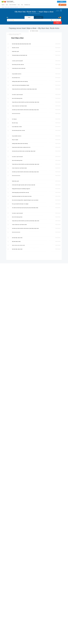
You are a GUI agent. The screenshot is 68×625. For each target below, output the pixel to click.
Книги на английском (12, 4)
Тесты (19, 4)
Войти (61, 1)
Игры (22, 4)
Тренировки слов (27, 4)
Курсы (7, 4)
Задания (3, 4)
